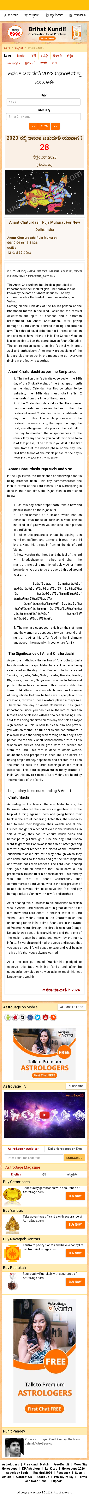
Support (57, 1481)
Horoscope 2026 (73, 1468)
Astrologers (11, 1464)
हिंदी (44, 1174)
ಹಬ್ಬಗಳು (32, 15)
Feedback (64, 1472)
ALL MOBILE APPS (71, 1007)
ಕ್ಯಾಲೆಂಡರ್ (54, 15)
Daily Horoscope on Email (65, 1148)
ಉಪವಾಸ (77, 15)
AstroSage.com (62, 1492)
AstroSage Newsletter (23, 1148)
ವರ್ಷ (44, 95)
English (16, 1174)
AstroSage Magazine (22, 1167)
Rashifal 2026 (42, 1472)
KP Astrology (31, 1468)
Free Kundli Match (36, 1464)
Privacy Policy (64, 1477)
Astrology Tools (17, 1472)
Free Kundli (61, 1464)
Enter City (43, 110)
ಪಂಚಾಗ (11, 15)
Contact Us (24, 1477)
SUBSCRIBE (76, 1086)
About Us (43, 1477)
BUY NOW (75, 1196)
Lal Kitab (51, 1468)
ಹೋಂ (7, 47)
